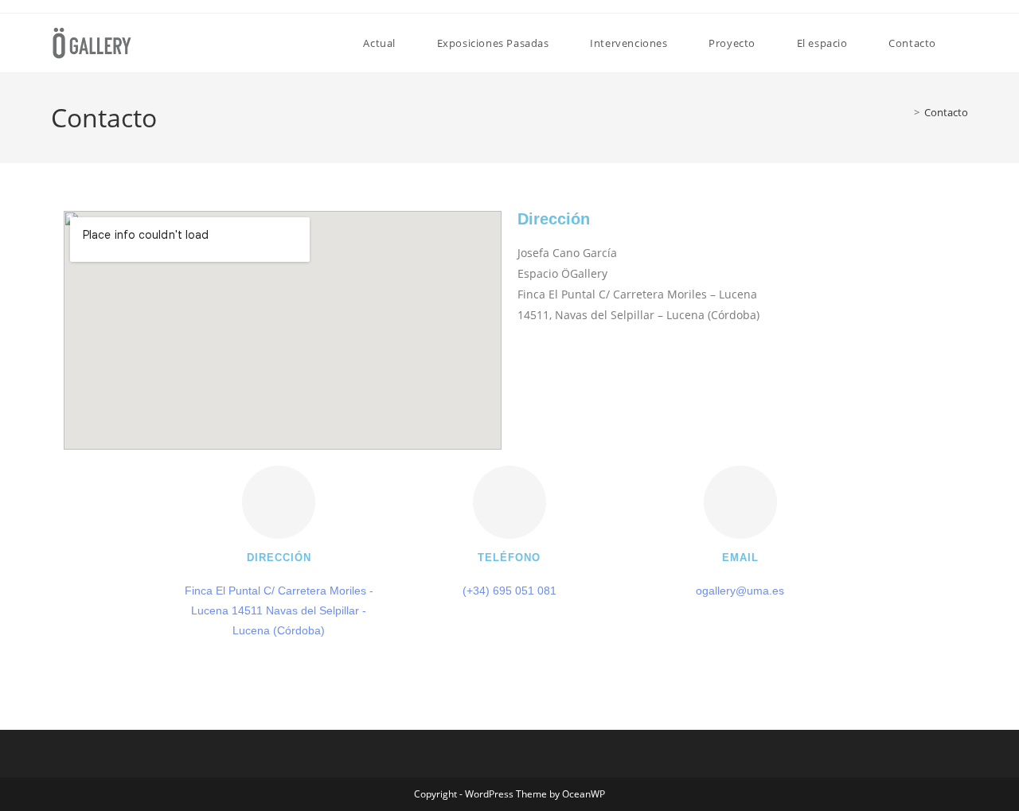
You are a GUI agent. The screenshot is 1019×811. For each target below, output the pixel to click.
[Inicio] (905, 112)
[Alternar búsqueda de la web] (964, 43)
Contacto (946, 112)
